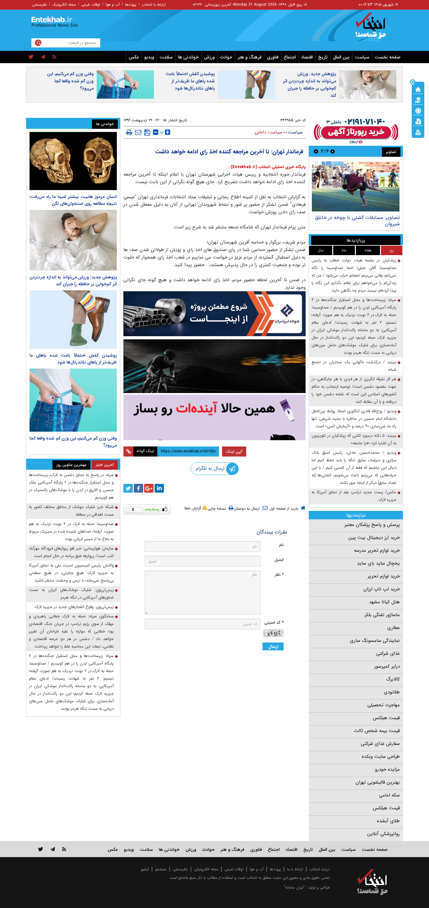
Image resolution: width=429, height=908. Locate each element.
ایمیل (279, 559)
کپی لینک (234, 451)
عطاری (393, 628)
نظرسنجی (39, 5)
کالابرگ (393, 679)
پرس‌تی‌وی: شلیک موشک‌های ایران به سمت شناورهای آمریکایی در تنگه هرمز (71, 594)
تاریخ (323, 57)
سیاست (362, 57)
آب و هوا (113, 5)
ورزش (209, 57)
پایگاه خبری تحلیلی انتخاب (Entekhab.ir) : (267, 167)
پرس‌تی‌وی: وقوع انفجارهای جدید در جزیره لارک (74, 607)
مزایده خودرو (387, 769)
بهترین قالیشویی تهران (378, 782)
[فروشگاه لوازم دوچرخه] (214, 366)
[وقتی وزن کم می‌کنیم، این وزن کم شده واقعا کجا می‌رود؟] (73, 400)
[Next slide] (316, 151)
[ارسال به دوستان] (138, 132)
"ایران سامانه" (294, 887)
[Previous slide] (332, 151)
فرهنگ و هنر (250, 57)
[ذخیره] (147, 133)
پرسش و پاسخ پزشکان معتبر (372, 524)
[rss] (54, 57)
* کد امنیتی (274, 622)
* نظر (279, 574)
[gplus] (149, 488)
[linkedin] (159, 488)
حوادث (226, 57)
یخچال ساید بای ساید (378, 563)
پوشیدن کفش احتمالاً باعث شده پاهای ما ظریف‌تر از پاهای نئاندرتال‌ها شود (190, 81)
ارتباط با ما (295, 869)
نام (281, 545)
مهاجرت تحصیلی (383, 705)
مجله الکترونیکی (206, 869)
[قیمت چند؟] (418, 99)
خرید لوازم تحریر (384, 576)
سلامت (166, 57)
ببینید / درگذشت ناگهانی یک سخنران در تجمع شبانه (354, 366)
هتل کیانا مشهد (384, 602)
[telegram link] (52, 849)
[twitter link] (41, 849)
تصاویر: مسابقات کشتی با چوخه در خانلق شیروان (357, 221)
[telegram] (43, 57)
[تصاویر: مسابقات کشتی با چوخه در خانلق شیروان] (355, 186)
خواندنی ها (188, 57)
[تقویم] (418, 121)
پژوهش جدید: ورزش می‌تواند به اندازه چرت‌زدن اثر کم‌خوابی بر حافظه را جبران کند (309, 84)
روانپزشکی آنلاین (383, 834)
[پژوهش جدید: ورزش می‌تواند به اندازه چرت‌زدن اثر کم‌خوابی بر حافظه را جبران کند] (73, 240)
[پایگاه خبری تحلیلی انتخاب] (375, 28)
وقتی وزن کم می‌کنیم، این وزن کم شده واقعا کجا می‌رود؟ (70, 81)
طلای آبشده (388, 821)
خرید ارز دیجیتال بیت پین (374, 537)
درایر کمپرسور (387, 666)
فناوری (273, 57)
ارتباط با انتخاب (154, 5)
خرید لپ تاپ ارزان (381, 589)
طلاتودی (392, 692)
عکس (134, 57)
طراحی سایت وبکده (381, 756)
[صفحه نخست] (418, 89)
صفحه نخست (387, 57)
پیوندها (130, 5)
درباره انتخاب (319, 869)
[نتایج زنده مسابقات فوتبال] (418, 131)
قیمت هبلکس (386, 718)
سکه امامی (389, 795)
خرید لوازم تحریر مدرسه (377, 550)
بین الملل (341, 57)
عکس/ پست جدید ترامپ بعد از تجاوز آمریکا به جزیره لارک (354, 496)
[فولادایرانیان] (214, 313)
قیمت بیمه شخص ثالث (377, 731)
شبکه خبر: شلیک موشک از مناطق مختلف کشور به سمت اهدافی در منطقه (71, 511)
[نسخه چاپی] (129, 132)
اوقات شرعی (90, 5)
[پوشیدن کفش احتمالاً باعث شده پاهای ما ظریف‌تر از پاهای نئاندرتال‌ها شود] (73, 319)
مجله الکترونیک (64, 5)
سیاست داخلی (268, 132)
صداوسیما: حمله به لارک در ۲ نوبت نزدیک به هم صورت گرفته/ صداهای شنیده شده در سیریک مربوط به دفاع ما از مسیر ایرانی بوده (71, 531)
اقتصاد (307, 57)
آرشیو (145, 869)
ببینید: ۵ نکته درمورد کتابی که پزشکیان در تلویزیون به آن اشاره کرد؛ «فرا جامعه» (354, 439)
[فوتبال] (418, 110)
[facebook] (138, 488)
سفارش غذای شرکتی (380, 743)
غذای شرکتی (388, 653)
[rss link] (64, 849)
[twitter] (31, 57)
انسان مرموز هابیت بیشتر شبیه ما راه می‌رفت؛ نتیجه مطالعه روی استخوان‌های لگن (73, 200)
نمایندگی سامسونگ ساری (375, 640)
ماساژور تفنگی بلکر (382, 615)
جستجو (160, 869)
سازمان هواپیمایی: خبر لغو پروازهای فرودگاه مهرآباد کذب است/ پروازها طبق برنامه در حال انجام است (71, 552)
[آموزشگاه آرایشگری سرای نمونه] (214, 417)
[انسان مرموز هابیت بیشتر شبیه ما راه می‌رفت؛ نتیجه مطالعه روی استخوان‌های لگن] (73, 161)
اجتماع (290, 57)
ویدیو (149, 57)
